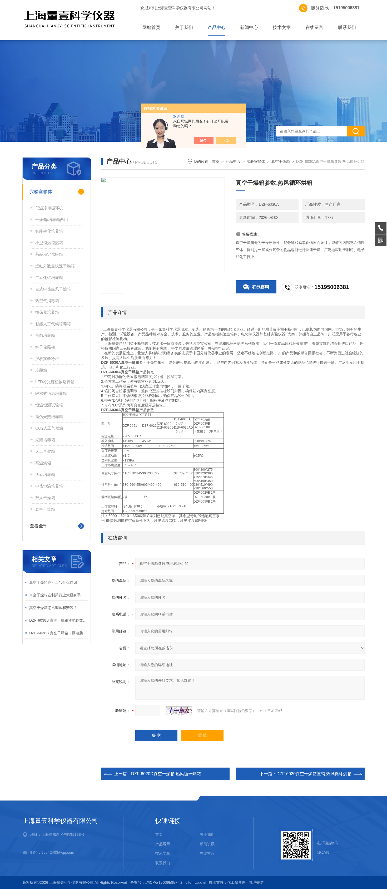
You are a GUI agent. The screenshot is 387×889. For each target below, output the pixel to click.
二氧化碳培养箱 (49, 277)
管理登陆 (256, 882)
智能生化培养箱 (49, 231)
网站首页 (151, 27)
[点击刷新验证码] (179, 710)
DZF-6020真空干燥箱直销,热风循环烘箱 (313, 774)
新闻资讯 (207, 844)
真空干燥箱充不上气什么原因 (53, 582)
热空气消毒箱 (47, 300)
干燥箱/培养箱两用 (51, 219)
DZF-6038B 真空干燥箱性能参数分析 (58, 620)
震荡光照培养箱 (49, 416)
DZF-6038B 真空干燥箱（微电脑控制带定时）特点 (58, 633)
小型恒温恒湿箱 (49, 242)
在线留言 (314, 27)
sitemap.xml (196, 882)
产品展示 (162, 844)
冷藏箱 (41, 370)
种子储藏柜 (45, 347)
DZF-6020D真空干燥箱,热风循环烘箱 (166, 774)
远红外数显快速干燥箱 (55, 266)
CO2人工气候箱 (49, 428)
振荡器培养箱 (47, 312)
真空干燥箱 (45, 509)
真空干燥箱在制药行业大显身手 (55, 595)
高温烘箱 (43, 463)
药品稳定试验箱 (49, 254)
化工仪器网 (236, 882)
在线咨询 (260, 286)
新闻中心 (249, 27)
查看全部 (39, 525)
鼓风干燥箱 (45, 497)
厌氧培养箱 (45, 474)
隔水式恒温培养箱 (51, 393)
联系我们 (347, 27)
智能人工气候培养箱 (53, 324)
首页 (215, 161)
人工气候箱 (45, 451)
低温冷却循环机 (49, 208)
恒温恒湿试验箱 (49, 405)
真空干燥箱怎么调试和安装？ (53, 608)
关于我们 (184, 27)
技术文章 (282, 27)
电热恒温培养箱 (49, 486)
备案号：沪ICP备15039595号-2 (156, 882)
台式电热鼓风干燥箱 (53, 289)
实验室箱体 (41, 191)
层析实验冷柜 (47, 358)
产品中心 (217, 27)
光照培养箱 (45, 440)
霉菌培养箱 (45, 335)
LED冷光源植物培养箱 (55, 382)
